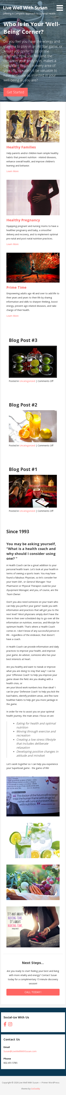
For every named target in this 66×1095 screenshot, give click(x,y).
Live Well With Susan (25, 7)
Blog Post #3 (23, 340)
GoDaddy (35, 1088)
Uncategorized (27, 381)
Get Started (15, 92)
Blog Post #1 (23, 469)
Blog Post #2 (23, 405)
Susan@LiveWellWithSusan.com (20, 1051)
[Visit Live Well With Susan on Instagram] (10, 1025)
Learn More (12, 171)
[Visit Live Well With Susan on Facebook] (5, 1025)
